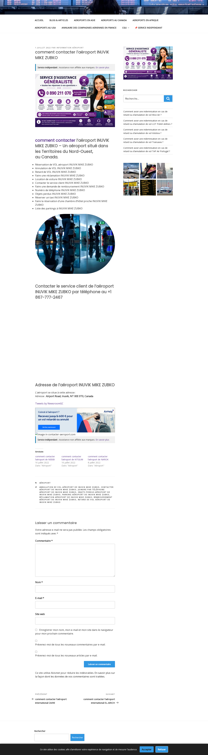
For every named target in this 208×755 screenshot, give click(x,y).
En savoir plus (102, 67)
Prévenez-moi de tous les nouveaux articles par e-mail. (66, 655)
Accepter (147, 749)
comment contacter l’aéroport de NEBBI (45, 458)
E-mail (39, 598)
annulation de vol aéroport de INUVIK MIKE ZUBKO (69, 487)
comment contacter (55, 140)
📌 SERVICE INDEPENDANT (148, 27)
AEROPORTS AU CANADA (114, 20)
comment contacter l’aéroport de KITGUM (72, 458)
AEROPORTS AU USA (45, 27)
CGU (124, 27)
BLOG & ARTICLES (58, 20)
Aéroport (45, 483)
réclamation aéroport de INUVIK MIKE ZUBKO (65, 497)
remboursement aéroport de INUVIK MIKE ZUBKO (76, 498)
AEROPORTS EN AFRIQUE (145, 20)
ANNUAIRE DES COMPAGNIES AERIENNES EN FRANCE (89, 27)
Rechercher (39, 731)
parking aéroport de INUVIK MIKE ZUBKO (85, 494)
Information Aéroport (70, 47)
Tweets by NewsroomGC (49, 403)
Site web (40, 614)
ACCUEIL (39, 20)
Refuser (162, 749)
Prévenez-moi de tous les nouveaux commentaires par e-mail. (70, 644)
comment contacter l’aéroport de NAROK (98, 458)
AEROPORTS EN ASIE (84, 20)
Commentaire (44, 540)
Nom (39, 582)
